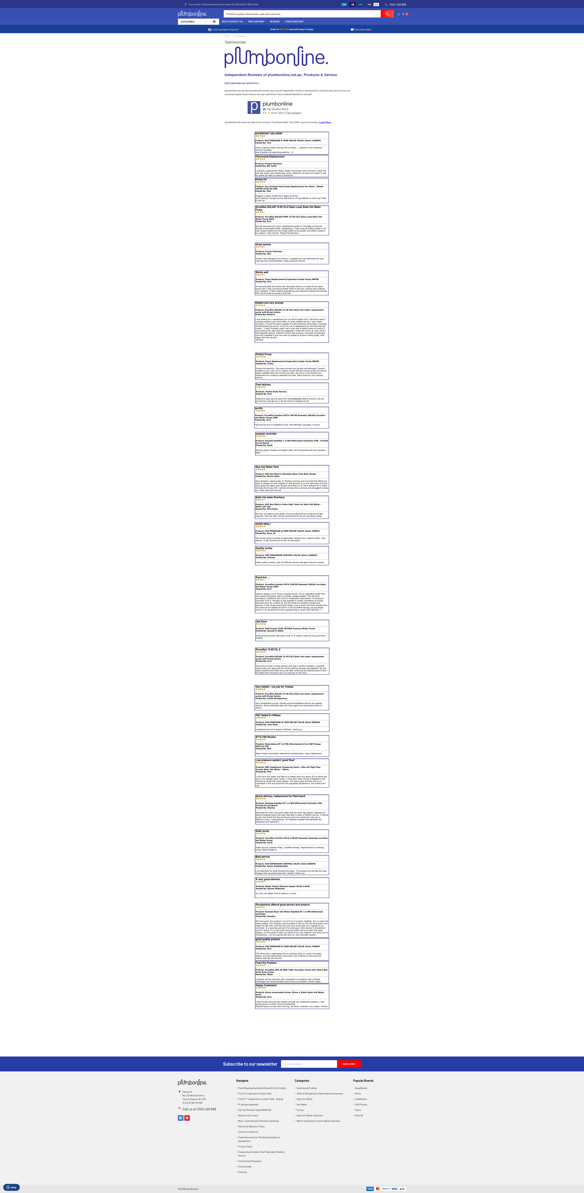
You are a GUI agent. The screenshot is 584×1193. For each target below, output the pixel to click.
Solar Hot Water (305, 1098)
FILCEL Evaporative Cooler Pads (254, 1093)
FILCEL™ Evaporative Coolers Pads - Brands (260, 1098)
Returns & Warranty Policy (251, 1126)
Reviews (275, 21)
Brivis (358, 1093)
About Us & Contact (248, 1115)
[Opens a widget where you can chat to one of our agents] (11, 1187)
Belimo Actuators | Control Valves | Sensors (318, 1120)
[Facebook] (180, 1118)
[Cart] (404, 14)
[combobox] (309, 14)
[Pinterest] (187, 1118)
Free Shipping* (256, 21)
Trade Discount (294, 21)
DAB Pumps (361, 1104)
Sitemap (242, 1171)
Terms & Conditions (248, 1131)
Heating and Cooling (307, 1087)
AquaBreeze (361, 1087)
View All (359, 1115)
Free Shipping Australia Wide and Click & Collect (262, 1087)
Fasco (358, 1109)
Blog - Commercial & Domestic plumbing (258, 1120)
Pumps (300, 1109)
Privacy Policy (245, 1146)
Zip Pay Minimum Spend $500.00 (254, 1109)
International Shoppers (249, 1161)
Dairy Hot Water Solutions (310, 1115)
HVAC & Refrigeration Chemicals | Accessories (320, 1093)
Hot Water (302, 1104)
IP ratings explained (248, 1104)
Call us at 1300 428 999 (199, 1109)
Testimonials (244, 1166)
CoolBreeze (361, 1098)
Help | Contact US (232, 21)
